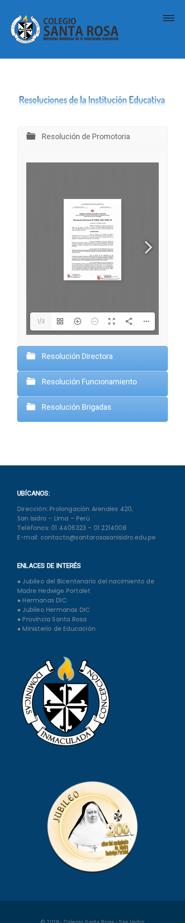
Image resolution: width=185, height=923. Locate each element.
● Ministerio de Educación (56, 628)
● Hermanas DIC (42, 600)
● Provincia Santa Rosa (51, 619)
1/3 (41, 321)
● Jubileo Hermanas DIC (53, 609)
